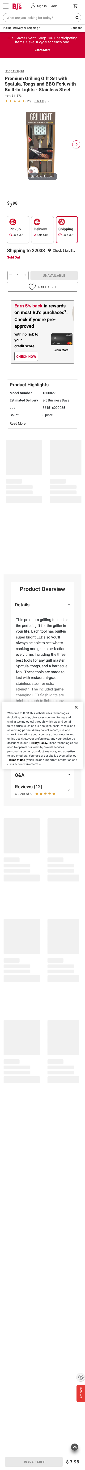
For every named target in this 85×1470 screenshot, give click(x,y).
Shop (14, 71)
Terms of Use (16, 760)
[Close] (76, 707)
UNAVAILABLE (54, 275)
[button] (64, 250)
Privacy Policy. (39, 743)
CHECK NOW (26, 356)
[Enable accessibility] (80, 1377)
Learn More (42, 50)
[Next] (76, 144)
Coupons (76, 28)
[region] (42, 735)
